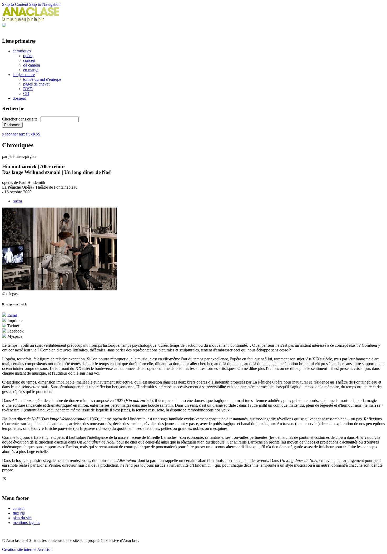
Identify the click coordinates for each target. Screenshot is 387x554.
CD (26, 93)
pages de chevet (36, 84)
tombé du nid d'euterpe (42, 79)
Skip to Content (15, 4)
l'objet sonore (24, 74)
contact (18, 508)
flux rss (19, 513)
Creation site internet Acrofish (27, 549)
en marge (30, 70)
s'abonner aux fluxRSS (21, 134)
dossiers (19, 98)
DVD (28, 89)
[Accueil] (30, 20)
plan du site (22, 518)
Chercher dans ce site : (21, 119)
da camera (31, 65)
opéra (27, 55)
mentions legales (26, 522)
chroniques (22, 51)
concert (29, 60)
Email (11, 315)
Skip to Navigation (45, 4)
